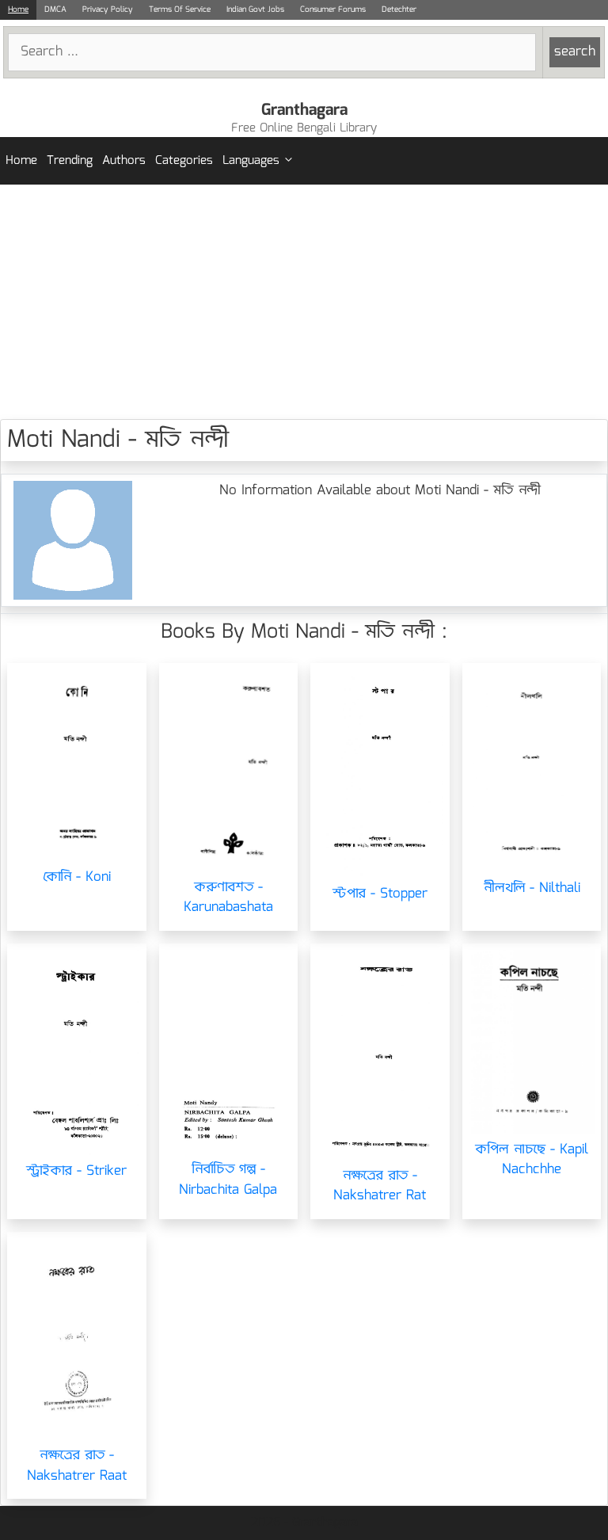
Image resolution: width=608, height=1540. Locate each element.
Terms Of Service (180, 9)
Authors (124, 160)
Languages (250, 160)
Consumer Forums (333, 9)
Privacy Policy (107, 9)
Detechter (399, 9)
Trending (70, 160)
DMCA (55, 9)
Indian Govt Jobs (255, 9)
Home (18, 9)
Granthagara (304, 110)
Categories (184, 160)
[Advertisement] (304, 302)
